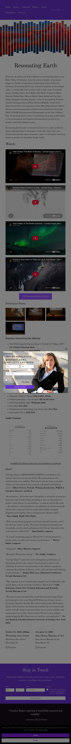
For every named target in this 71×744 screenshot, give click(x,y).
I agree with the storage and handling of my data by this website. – (20, 381)
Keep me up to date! (19, 387)
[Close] (66, 349)
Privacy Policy (25, 382)
